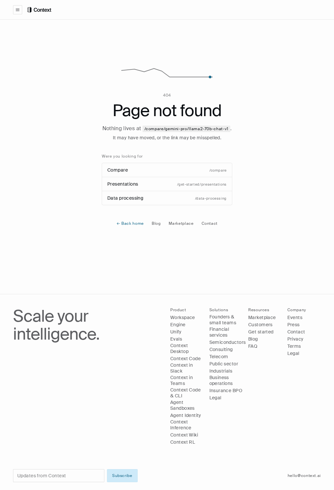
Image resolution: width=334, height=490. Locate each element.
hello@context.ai (304, 475)
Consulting (221, 349)
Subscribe (122, 475)
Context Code (185, 358)
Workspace (182, 317)
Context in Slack (181, 368)
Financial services (219, 332)
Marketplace (181, 223)
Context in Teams (181, 380)
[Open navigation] (17, 9)
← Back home (130, 223)
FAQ (252, 346)
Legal (215, 398)
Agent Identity (185, 415)
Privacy (295, 339)
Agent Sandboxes (182, 405)
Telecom (218, 357)
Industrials (221, 371)
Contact (210, 223)
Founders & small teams (222, 320)
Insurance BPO (225, 390)
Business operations (221, 380)
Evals (176, 339)
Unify (175, 332)
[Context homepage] (174, 10)
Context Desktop (179, 348)
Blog (156, 223)
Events (295, 317)
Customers (260, 325)
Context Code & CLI (185, 393)
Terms (294, 346)
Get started (261, 332)
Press (293, 325)
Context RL (182, 442)
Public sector (223, 364)
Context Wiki (184, 435)
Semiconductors (227, 342)
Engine (178, 325)
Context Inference (180, 425)
